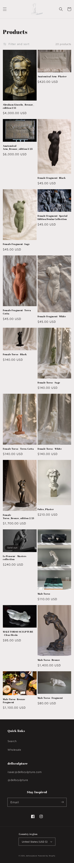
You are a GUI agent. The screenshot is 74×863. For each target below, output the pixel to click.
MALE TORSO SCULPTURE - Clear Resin (18, 633)
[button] (5, 9)
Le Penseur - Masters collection (14, 558)
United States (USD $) (34, 841)
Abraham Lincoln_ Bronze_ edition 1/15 (18, 106)
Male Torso (44, 593)
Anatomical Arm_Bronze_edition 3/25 (18, 147)
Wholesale (14, 749)
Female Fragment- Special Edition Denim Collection (53, 217)
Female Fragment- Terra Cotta (17, 312)
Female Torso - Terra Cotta (18, 448)
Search (12, 741)
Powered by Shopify (46, 856)
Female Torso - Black (15, 354)
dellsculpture (31, 856)
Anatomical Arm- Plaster (52, 76)
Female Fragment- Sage (16, 244)
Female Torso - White (50, 448)
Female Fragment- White (52, 316)
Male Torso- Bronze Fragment (14, 701)
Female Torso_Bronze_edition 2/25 (18, 516)
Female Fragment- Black (52, 177)
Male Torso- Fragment (50, 697)
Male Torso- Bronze (49, 659)
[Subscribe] (62, 802)
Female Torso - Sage (49, 382)
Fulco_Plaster (46, 509)
